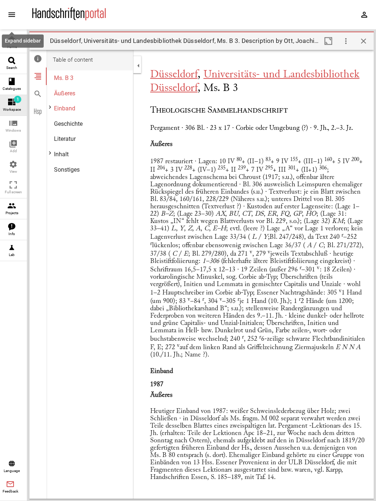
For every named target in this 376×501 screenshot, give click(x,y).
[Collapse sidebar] (138, 65)
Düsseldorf (174, 74)
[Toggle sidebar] (39, 41)
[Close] (363, 41)
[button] (13, 126)
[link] (13, 42)
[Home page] (69, 19)
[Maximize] (328, 41)
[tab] (38, 58)
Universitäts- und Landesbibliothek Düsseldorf (254, 81)
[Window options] (346, 41)
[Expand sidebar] (12, 14)
